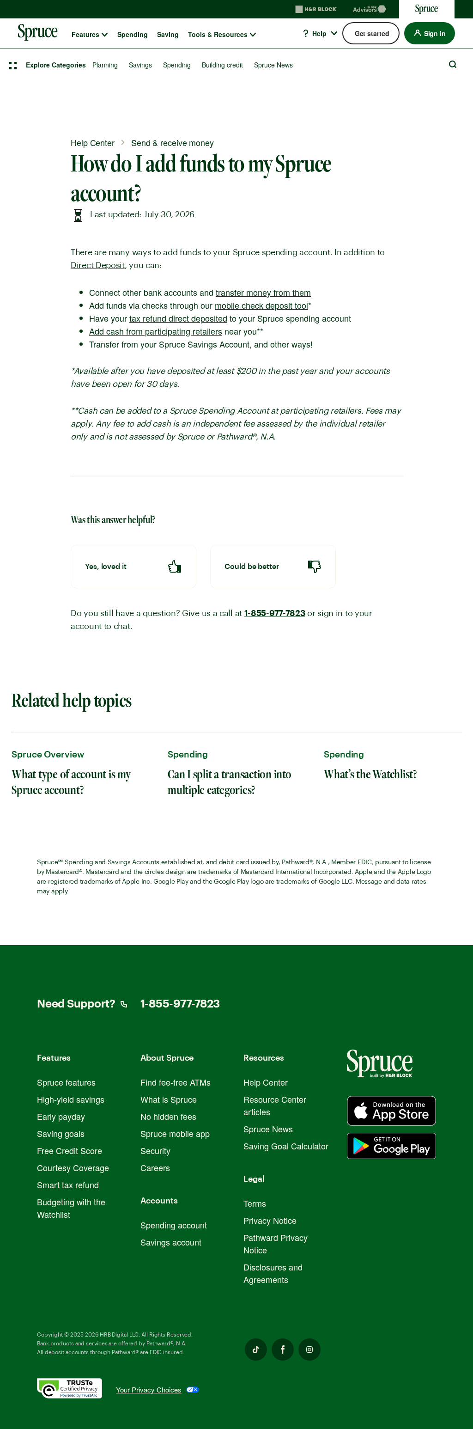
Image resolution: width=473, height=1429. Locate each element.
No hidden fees (168, 1116)
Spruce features (66, 1082)
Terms (254, 1203)
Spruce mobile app (175, 1133)
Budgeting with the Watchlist (71, 1208)
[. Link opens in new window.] (76, 1390)
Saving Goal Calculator (285, 1146)
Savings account (170, 1242)
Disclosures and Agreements (273, 1273)
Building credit (222, 64)
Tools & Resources (218, 34)
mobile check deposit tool (261, 305)
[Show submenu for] (104, 34)
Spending (132, 34)
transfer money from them (263, 292)
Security (155, 1150)
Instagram (309, 1349)
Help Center (265, 1082)
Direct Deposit (98, 265)
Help (318, 33)
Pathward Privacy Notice (275, 1243)
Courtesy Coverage (73, 1167)
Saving (168, 34)
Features (85, 34)
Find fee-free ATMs (175, 1082)
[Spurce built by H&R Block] (391, 1111)
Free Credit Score (69, 1150)
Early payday (61, 1116)
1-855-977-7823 (274, 613)
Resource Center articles (274, 1105)
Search (453, 64)
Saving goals (61, 1133)
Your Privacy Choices (149, 1389)
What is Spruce (168, 1099)
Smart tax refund (68, 1185)
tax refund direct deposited (178, 318)
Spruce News (273, 64)
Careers (155, 1167)
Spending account (173, 1225)
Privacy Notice (270, 1220)
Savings (140, 64)
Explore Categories (56, 64)
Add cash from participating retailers (155, 331)
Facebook (283, 1349)
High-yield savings (70, 1099)
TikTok (256, 1349)
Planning (105, 64)
